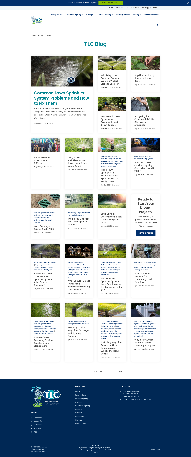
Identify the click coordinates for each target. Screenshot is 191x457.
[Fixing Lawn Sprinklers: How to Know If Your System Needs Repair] (79, 163)
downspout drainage (149, 262)
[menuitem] (116, 8)
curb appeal (78, 272)
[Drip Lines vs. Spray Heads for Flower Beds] (145, 73)
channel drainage (146, 267)
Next (122, 371)
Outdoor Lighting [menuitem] (81, 399)
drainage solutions (142, 265)
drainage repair (39, 220)
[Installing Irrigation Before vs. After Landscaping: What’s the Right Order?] (112, 332)
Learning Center (122, 14)
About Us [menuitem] (78, 409)
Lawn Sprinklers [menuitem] (81, 395)
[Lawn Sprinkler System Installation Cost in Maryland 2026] (112, 217)
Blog (36, 265)
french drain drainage (42, 218)
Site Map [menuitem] (78, 420)
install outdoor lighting (142, 156)
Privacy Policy (155, 449)
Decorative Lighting (74, 265)
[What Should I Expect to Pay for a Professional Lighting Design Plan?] (79, 270)
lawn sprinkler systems (76, 215)
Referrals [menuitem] (78, 413)
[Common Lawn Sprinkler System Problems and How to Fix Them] (62, 94)
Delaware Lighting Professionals (145, 329)
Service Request (150, 14)
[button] (158, 25)
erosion (50, 334)
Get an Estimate (145, 233)
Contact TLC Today (110, 3)
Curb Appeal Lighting (75, 267)
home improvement (75, 262)
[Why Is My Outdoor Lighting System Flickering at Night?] (145, 332)
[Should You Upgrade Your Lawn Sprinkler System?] (79, 217)
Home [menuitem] (77, 391)
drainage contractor (82, 324)
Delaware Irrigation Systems (43, 270)
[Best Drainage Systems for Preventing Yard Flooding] (145, 270)
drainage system (40, 213)
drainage (137, 262)
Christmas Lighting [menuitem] (82, 406)
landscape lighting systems (143, 159)
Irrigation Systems (84, 213)
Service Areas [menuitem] (80, 424)
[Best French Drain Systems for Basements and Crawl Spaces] (112, 114)
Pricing (136, 14)
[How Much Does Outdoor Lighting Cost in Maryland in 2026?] (145, 163)
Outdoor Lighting (74, 14)
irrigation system (46, 265)
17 (101, 371)
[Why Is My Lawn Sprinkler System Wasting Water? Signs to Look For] (112, 73)
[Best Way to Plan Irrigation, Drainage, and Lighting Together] (79, 332)
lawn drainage (47, 215)
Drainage (89, 14)
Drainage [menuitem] (78, 402)
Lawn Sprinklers (56, 14)
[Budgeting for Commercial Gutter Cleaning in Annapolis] (145, 114)
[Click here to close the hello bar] (188, 3)
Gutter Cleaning (104, 14)
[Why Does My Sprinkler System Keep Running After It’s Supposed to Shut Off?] (112, 270)
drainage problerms (141, 270)
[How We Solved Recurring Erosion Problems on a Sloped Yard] (45, 332)
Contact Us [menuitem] (79, 416)
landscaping (72, 213)
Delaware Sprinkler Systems (43, 267)
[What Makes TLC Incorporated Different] (45, 163)
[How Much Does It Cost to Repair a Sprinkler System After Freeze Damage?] (45, 270)
